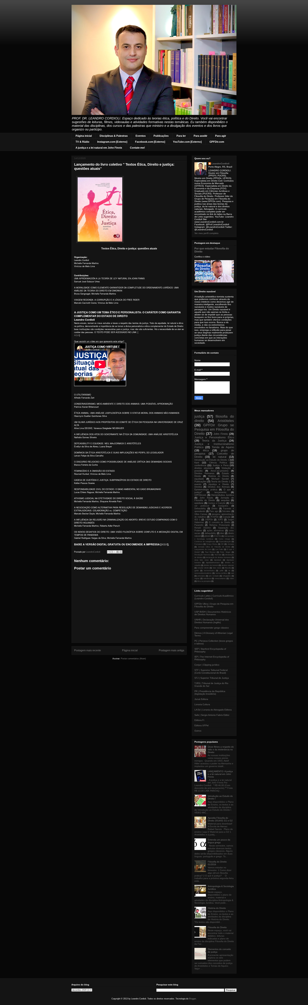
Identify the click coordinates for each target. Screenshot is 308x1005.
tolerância (207, 578)
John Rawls (206, 497)
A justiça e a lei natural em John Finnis (99, 147)
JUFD (220, 520)
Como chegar (224, 539)
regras (197, 578)
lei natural (219, 456)
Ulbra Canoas (200, 514)
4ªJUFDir (217, 536)
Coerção (227, 517)
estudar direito (203, 568)
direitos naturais (228, 565)
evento (197, 484)
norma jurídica (221, 573)
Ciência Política (218, 462)
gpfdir (196, 571)
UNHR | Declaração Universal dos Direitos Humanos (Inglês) (211, 621)
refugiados (227, 576)
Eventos (141, 135)
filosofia (228, 568)
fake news (217, 568)
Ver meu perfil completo (206, 233)
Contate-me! (137, 147)
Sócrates (226, 511)
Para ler (181, 135)
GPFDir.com (217, 141)
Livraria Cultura (202, 704)
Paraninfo (198, 525)
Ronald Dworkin (202, 528)
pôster (207, 536)
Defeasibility (200, 508)
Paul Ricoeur (210, 552)
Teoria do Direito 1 (220, 481)
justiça (199, 416)
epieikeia (198, 503)
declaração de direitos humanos (218, 557)
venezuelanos (220, 578)
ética (206, 450)
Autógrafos (223, 506)
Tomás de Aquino (223, 447)
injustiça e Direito (219, 484)
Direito (214, 508)
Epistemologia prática (205, 489)
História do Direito (218, 476)
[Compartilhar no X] (114, 552)
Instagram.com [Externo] (112, 141)
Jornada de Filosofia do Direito (214, 499)
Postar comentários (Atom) (133, 658)
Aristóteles (226, 421)
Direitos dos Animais (219, 486)
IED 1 (197, 520)
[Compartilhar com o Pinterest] (120, 552)
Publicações (161, 135)
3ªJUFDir (214, 517)
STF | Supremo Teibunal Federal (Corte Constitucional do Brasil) (211, 671)
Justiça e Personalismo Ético (214, 437)
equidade (199, 478)
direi (222, 533)
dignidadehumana (213, 562)
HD (222, 544)
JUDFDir (209, 520)
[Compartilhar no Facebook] (117, 552)
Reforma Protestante (219, 525)
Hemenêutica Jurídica (222, 495)
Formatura (198, 544)
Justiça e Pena (220, 465)
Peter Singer (225, 552)
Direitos (198, 486)
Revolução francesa (202, 555)
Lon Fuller (219, 549)
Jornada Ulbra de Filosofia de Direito (214, 547)
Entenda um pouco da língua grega (219, 841)
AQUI (76, 335)
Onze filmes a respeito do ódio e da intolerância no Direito (221, 749)
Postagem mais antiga (171, 650)
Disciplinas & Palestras (114, 135)
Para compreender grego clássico (211, 627)
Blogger (192, 998)
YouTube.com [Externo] (187, 141)
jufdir (221, 571)
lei (229, 571)
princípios (201, 576)
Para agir (220, 135)
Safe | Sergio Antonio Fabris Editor (211, 715)
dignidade (217, 560)
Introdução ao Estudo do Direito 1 (211, 460)
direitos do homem (211, 565)
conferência (200, 465)
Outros (197, 730)
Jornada (230, 544)
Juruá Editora (201, 699)
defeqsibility (210, 533)
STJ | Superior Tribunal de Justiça (211, 678)
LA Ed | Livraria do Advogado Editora (213, 709)
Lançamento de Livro (202, 549)
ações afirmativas (215, 530)
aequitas (225, 500)
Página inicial (84, 135)
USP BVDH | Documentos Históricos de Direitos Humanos (212, 613)
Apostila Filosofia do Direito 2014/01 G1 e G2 (220, 819)
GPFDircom (200, 495)
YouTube (217, 555)
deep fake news (201, 560)
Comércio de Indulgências (204, 541)
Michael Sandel (220, 478)
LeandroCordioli (220, 163)
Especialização (225, 541)
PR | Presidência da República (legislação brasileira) (209, 692)
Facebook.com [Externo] (150, 141)
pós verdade (214, 576)
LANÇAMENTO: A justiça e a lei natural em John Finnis (220, 774)
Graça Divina (211, 544)
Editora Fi (199, 720)
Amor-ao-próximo (219, 470)
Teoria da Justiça (214, 440)
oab (232, 573)
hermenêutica (209, 571)
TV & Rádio (82, 141)
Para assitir (200, 135)
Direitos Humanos (204, 473)
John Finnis (221, 433)
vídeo (232, 578)
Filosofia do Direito (217, 927)
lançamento (220, 492)
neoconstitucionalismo (203, 573)
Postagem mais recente (87, 650)
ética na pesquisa (204, 581)
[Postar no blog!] (111, 552)
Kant (196, 462)
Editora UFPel (201, 725)
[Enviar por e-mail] (108, 552)
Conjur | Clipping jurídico (206, 664)
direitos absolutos (204, 468)
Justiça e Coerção (216, 503)
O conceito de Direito (219, 522)
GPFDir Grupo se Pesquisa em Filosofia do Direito (214, 429)
